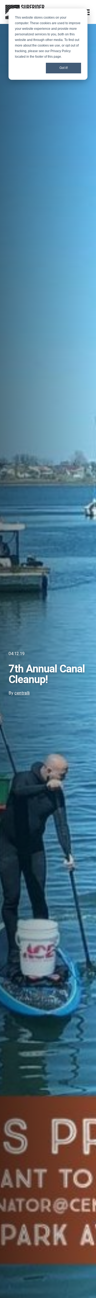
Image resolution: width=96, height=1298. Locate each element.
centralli (22, 693)
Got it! (63, 68)
